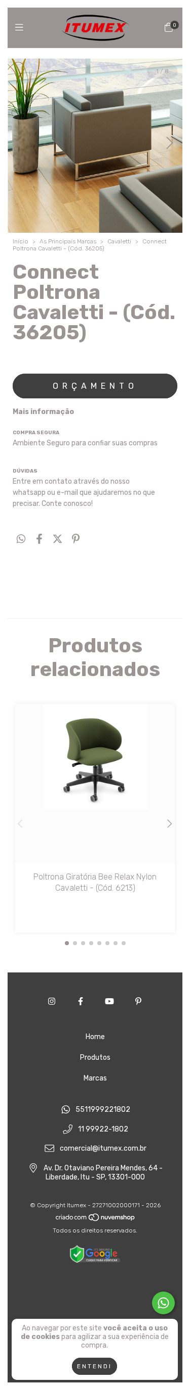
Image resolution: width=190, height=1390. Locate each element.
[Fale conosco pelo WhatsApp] (163, 1303)
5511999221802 (102, 1109)
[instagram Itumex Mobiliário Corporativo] (51, 1001)
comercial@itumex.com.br (103, 1149)
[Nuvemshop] (95, 1219)
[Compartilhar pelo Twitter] (57, 539)
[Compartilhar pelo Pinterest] (75, 539)
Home (95, 1037)
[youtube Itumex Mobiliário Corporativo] (109, 1001)
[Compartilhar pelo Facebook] (39, 539)
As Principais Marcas (68, 241)
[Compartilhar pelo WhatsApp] (21, 539)
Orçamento (95, 386)
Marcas (95, 1078)
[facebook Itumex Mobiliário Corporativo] (80, 1001)
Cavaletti (119, 241)
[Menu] (21, 28)
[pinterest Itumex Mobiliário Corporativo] (138, 1001)
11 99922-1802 (103, 1129)
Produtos (95, 1057)
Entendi (94, 1366)
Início (20, 241)
